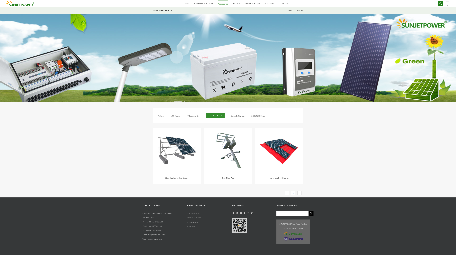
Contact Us (283, 3)
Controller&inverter (238, 116)
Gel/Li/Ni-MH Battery (258, 116)
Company (269, 3)
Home (186, 3)
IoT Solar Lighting (193, 222)
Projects (236, 3)
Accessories (223, 4)
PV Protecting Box (193, 116)
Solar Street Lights (193, 213)
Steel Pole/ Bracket (215, 116)
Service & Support (252, 3)
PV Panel (161, 116)
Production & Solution (203, 3)
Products (299, 11)
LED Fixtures (175, 116)
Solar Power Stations (194, 218)
